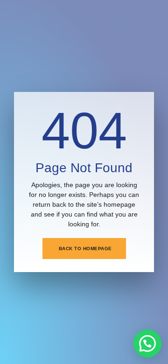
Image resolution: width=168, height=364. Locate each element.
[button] (147, 343)
